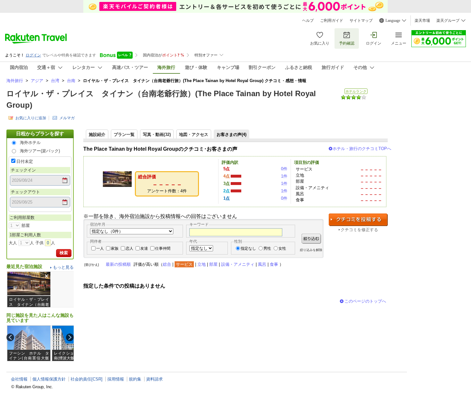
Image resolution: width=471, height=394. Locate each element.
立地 (201, 264)
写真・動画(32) (157, 134)
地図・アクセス (193, 134)
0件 (284, 168)
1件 (284, 176)
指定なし (248, 248)
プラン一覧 (124, 134)
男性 (267, 248)
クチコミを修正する (359, 229)
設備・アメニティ (237, 264)
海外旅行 (14, 80)
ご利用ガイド (331, 20)
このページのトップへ (365, 301)
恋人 (129, 248)
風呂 (262, 264)
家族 (115, 248)
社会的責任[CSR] (86, 379)
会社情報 (19, 379)
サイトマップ (361, 20)
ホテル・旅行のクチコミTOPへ (362, 148)
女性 (282, 248)
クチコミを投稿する (358, 220)
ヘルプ (308, 20)
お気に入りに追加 (30, 118)
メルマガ (67, 118)
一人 (100, 248)
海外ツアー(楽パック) (40, 150)
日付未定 (24, 161)
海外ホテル (30, 142)
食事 (274, 264)
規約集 (135, 379)
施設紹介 (97, 134)
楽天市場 (422, 20)
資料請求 (154, 379)
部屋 (213, 264)
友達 (144, 248)
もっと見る (63, 267)
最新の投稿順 (118, 264)
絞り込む (311, 239)
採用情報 (115, 379)
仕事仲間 (162, 248)
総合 (167, 264)
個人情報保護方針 (49, 379)
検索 (64, 252)
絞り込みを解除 (311, 250)
